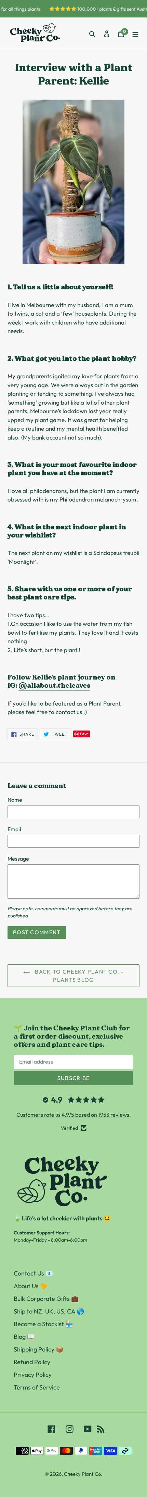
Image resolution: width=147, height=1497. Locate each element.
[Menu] (135, 33)
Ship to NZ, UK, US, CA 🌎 (49, 1311)
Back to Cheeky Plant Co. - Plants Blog (79, 975)
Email (14, 829)
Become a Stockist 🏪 (43, 1324)
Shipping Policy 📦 (38, 1349)
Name (15, 799)
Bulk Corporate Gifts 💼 (46, 1299)
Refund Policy (32, 1362)
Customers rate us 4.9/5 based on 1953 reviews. (73, 1114)
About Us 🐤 (31, 1286)
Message (18, 858)
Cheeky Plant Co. (83, 1474)
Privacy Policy (33, 1375)
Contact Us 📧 (33, 1273)
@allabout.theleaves (54, 685)
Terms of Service (37, 1387)
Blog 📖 (24, 1337)
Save (84, 733)
